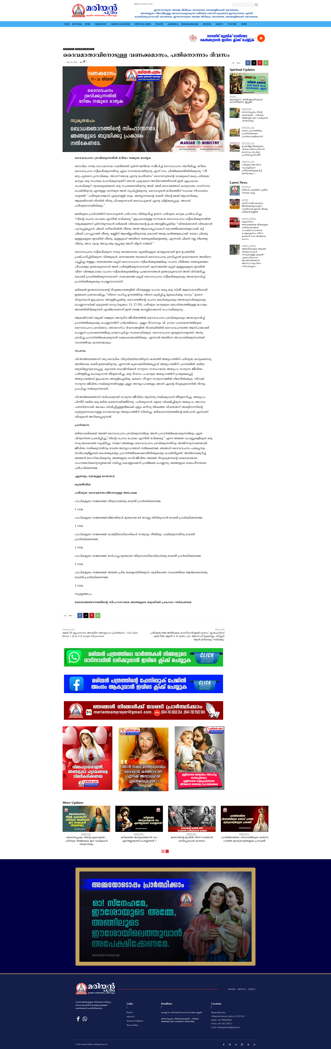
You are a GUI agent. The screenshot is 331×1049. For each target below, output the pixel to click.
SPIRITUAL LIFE (248, 127)
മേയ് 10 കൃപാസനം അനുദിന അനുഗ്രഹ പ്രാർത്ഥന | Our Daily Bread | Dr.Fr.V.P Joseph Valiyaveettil (100, 634)
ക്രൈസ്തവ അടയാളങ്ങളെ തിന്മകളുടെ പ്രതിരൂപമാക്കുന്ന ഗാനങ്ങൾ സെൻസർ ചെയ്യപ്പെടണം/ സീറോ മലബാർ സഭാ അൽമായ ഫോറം (255, 231)
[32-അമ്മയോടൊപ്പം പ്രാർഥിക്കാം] (165, 916)
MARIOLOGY (69, 49)
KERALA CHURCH (249, 218)
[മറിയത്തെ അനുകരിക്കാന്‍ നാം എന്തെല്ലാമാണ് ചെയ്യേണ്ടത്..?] (139, 819)
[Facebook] (248, 62)
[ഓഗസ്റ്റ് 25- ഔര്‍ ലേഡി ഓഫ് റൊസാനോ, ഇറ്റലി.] (249, 83)
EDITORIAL (246, 186)
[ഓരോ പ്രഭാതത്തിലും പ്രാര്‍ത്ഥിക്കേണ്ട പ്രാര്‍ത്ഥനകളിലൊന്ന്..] (235, 131)
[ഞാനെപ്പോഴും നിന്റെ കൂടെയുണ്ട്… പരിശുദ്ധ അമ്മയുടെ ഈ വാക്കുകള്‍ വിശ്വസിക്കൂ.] (235, 113)
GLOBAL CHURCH (249, 245)
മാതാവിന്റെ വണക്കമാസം (85, 49)
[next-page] (167, 851)
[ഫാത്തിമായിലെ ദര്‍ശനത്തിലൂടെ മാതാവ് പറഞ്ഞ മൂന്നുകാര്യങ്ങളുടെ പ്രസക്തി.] (244, 819)
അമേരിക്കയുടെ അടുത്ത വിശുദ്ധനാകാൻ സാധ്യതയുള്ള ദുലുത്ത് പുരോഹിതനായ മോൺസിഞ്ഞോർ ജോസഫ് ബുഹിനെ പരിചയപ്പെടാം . (254, 258)
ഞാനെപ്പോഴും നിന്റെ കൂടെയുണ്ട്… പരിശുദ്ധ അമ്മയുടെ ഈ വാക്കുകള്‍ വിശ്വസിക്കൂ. (86, 841)
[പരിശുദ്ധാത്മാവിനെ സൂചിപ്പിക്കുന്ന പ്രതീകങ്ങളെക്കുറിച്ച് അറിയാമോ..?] (235, 166)
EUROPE (245, 200)
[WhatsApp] (265, 62)
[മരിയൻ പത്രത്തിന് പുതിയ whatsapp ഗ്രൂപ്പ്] (235, 191)
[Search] (256, 5)
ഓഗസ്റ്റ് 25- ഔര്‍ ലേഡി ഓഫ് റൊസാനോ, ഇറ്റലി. (246, 100)
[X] (254, 62)
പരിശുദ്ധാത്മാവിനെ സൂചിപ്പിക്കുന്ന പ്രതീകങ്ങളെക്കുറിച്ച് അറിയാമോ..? (252, 169)
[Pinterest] (259, 62)
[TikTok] (236, 1044)
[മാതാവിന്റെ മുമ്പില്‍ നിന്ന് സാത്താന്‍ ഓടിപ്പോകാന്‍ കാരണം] (192, 819)
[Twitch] (242, 1044)
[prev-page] (163, 851)
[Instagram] (229, 1044)
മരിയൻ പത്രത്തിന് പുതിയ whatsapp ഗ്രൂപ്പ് (255, 191)
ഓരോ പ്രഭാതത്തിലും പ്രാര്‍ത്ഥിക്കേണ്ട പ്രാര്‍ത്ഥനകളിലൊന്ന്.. (253, 134)
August (233, 96)
